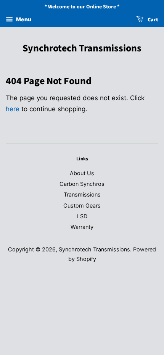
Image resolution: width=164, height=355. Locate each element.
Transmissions (82, 194)
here (12, 109)
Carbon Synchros (82, 184)
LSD (82, 216)
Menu (23, 19)
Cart (152, 20)
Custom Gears (82, 205)
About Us (82, 173)
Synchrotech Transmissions (82, 48)
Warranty (82, 227)
